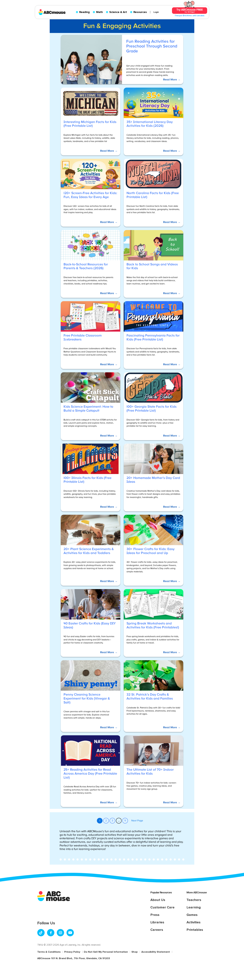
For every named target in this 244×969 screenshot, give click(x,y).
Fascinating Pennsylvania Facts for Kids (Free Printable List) (153, 337)
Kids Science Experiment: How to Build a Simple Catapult (88, 408)
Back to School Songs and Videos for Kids (152, 266)
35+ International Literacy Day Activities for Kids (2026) (150, 124)
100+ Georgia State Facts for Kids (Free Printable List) (152, 408)
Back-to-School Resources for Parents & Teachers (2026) (86, 266)
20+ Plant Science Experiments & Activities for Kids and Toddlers (89, 551)
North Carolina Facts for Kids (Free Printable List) (153, 195)
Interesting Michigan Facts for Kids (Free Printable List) (90, 124)
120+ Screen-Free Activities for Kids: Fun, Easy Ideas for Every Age (90, 195)
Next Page (137, 820)
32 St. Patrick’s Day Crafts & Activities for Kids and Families (150, 696)
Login (156, 12)
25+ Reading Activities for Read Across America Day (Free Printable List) (90, 773)
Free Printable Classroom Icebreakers (83, 337)
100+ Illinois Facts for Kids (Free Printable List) (87, 480)
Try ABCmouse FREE (189, 10)
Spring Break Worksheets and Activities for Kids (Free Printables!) (153, 625)
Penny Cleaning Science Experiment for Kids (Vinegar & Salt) (87, 698)
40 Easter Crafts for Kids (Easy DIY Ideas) (90, 625)
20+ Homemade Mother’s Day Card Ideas (153, 480)
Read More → (171, 80)
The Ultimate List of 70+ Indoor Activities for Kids (150, 771)
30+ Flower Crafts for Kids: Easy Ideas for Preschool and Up (151, 551)
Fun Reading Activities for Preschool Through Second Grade (151, 46)
